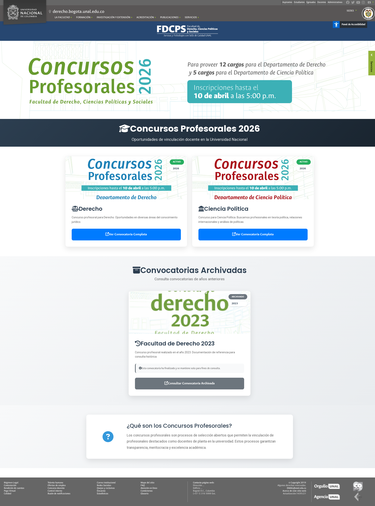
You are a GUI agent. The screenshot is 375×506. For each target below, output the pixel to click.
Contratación (10, 485)
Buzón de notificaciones (59, 494)
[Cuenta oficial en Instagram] (363, 3)
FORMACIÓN (83, 17)
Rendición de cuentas (14, 488)
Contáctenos (147, 491)
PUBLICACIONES (169, 17)
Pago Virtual (10, 491)
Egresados (311, 2)
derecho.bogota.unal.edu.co (78, 11)
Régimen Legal (11, 483)
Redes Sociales (104, 485)
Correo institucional (106, 483)
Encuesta (101, 491)
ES (369, 2)
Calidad (7, 494)
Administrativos (335, 2)
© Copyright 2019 (297, 483)
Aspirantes (287, 2)
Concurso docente (56, 488)
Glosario (144, 494)
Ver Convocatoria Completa (128, 234)
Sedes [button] (350, 11)
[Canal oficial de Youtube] (358, 3)
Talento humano (55, 483)
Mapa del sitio (147, 483)
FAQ (143, 485)
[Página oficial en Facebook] (348, 3)
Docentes (321, 2)
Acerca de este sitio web (294, 491)
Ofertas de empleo (57, 485)
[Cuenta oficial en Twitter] (353, 3)
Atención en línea (149, 488)
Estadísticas (102, 494)
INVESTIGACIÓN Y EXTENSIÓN (113, 17)
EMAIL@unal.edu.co (296, 488)
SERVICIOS (191, 17)
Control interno (55, 491)
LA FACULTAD (62, 17)
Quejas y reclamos (106, 488)
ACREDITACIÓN (145, 17)
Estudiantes (299, 2)
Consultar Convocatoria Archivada (191, 383)
